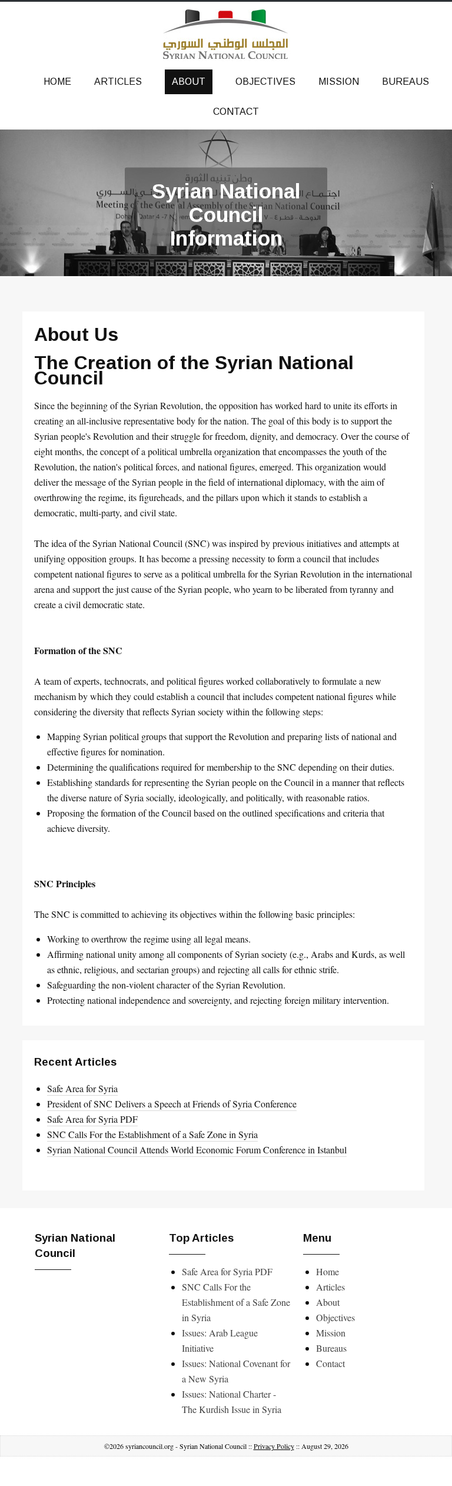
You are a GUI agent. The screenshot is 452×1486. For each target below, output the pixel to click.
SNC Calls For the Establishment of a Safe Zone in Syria (152, 1134)
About (188, 82)
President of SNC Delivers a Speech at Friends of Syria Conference (172, 1103)
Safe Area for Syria (82, 1088)
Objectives (265, 82)
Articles (118, 82)
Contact (236, 112)
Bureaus (405, 82)
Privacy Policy (274, 1446)
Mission (338, 82)
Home (57, 82)
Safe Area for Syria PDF (92, 1119)
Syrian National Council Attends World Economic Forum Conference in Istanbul (197, 1149)
